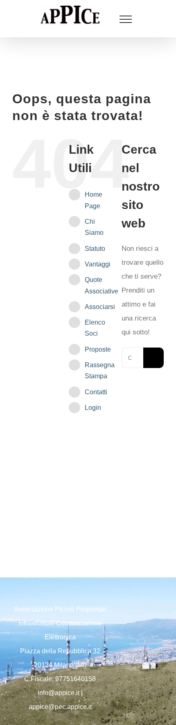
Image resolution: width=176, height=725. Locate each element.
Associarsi (100, 306)
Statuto (95, 248)
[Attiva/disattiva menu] (125, 19)
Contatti (96, 392)
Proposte (98, 349)
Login (93, 407)
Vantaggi (98, 264)
